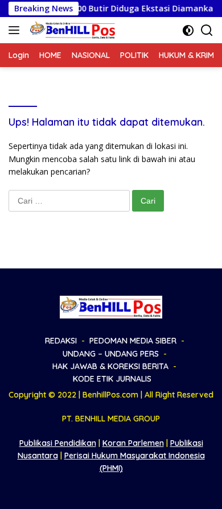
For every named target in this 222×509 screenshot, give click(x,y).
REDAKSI (61, 341)
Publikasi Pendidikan (57, 443)
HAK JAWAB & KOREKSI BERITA (110, 366)
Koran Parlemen (133, 443)
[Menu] (16, 30)
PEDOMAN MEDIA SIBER (132, 341)
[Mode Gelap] (188, 30)
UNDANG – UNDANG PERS (111, 354)
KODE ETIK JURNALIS (112, 379)
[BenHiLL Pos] (71, 30)
